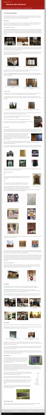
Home (4, 8)
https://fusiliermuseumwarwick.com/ (9, 287)
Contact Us (37, 410)
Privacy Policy (23, 410)
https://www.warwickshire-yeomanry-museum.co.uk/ (12, 290)
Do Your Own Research (9, 410)
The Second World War (18, 8)
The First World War (9, 8)
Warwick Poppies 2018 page (29, 404)
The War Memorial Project (27, 8)
